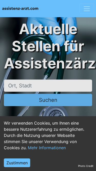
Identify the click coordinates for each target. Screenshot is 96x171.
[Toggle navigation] (87, 9)
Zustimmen (17, 162)
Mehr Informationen (47, 147)
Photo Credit (85, 165)
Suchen (48, 100)
